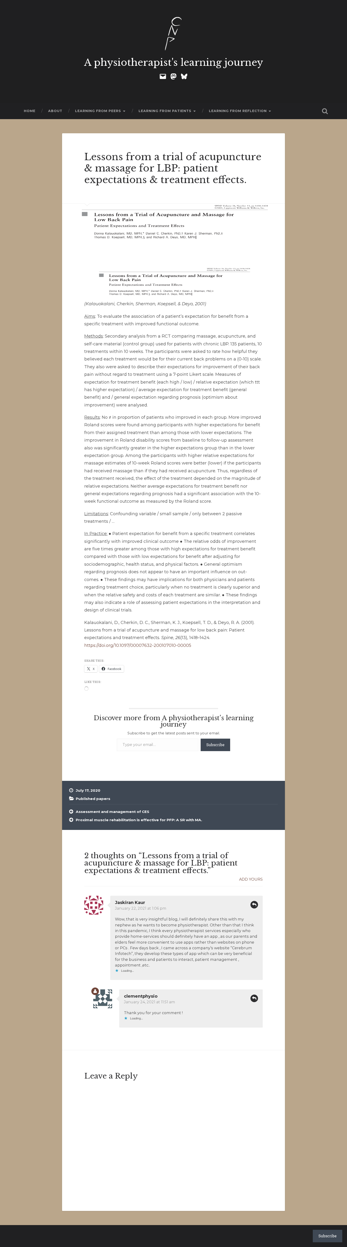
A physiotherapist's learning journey (173, 62)
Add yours (251, 879)
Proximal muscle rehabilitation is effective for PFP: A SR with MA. (139, 820)
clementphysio (140, 996)
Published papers (93, 798)
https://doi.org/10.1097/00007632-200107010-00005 (137, 645)
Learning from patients (165, 111)
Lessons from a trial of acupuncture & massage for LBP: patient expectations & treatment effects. (172, 168)
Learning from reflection (238, 111)
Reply (254, 904)
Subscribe (215, 744)
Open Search (325, 111)
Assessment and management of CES (112, 811)
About (55, 111)
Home (29, 111)
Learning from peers (98, 111)
